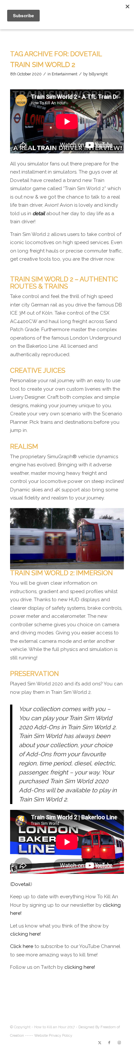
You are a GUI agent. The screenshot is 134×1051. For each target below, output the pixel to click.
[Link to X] (99, 1043)
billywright (98, 74)
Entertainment (64, 74)
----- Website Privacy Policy (48, 1035)
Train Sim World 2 (42, 64)
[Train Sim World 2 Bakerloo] (117, 566)
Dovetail (21, 884)
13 (93, 562)
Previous (24, 536)
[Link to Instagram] (119, 1043)
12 (88, 562)
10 (77, 562)
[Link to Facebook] (109, 1043)
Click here (21, 946)
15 (103, 562)
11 (82, 562)
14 (98, 562)
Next (109, 536)
